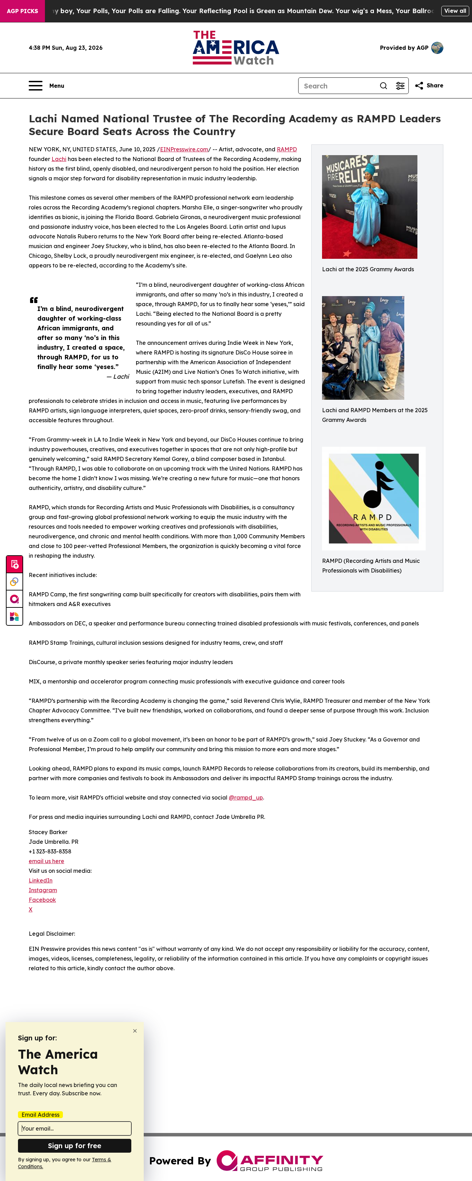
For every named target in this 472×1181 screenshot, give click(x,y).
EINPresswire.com (184, 149)
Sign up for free (74, 1145)
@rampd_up (246, 797)
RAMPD (287, 149)
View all (455, 10)
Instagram (43, 890)
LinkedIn (41, 880)
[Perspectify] (14, 581)
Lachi (58, 158)
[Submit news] (14, 564)
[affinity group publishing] (14, 599)
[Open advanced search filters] (400, 86)
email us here (46, 861)
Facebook (42, 899)
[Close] (135, 1031)
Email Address (40, 1114)
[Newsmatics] (14, 616)
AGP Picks (22, 11)
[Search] (383, 86)
